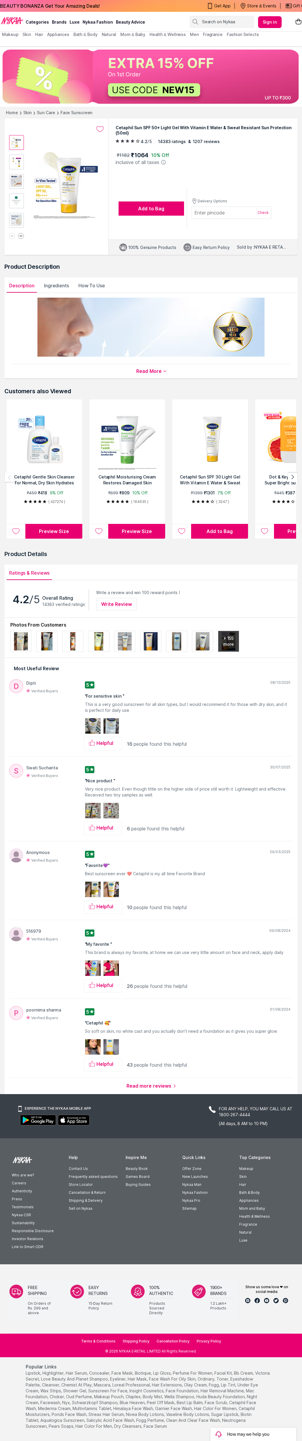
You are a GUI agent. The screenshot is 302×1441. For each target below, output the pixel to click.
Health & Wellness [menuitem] (168, 34)
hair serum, (77, 1373)
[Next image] (21, 236)
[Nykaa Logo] (12, 20)
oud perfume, (79, 1396)
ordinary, (206, 1378)
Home (12, 112)
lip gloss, (162, 1373)
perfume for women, (193, 1373)
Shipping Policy (136, 1341)
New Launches (195, 1176)
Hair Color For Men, (94, 1426)
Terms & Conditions (98, 1341)
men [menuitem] (194, 34)
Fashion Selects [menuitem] (243, 34)
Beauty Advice (130, 21)
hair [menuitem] (39, 34)
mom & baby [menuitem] (132, 34)
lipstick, (33, 1373)
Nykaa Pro (191, 1200)
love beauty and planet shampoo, (75, 1378)
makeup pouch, (109, 1396)
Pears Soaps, (61, 1426)
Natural (245, 1232)
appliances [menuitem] (58, 34)
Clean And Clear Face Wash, (193, 1420)
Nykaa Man (191, 1184)
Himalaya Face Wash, (133, 1408)
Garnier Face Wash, (174, 1408)
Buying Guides (138, 1184)
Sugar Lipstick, (225, 1414)
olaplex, (134, 1396)
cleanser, (51, 1384)
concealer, (99, 1373)
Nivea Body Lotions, (145, 1414)
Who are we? (23, 1175)
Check (263, 212)
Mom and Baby (252, 1208)
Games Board (138, 1176)
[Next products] (292, 477)
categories (37, 21)
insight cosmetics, (147, 1390)
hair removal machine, (223, 1390)
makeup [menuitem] (10, 34)
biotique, (143, 1373)
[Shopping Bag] (298, 22)
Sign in (270, 21)
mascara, (102, 1384)
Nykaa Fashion (98, 21)
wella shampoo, (179, 1396)
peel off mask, (161, 1402)
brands (59, 21)
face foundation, (182, 1390)
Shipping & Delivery (86, 1200)
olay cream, (196, 1384)
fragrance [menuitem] (213, 34)
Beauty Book (137, 1168)
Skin (27, 112)
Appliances (249, 1200)
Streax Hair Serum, (106, 1414)
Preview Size (54, 531)
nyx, (66, 1402)
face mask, (122, 1373)
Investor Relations (27, 1239)
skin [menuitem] (26, 34)
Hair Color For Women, (215, 1408)
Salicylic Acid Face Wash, (110, 1420)
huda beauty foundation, (221, 1396)
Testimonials (23, 1207)
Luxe (243, 1240)
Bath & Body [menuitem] (85, 34)
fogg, (214, 1384)
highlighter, (53, 1373)
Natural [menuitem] (109, 34)
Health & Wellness (254, 1216)
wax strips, (51, 1390)
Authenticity (22, 1191)
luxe (75, 21)
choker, (57, 1396)
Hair (242, 1184)
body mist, (153, 1396)
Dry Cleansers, (128, 1426)
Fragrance (248, 1224)
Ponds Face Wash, (69, 1414)
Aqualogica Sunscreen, (62, 1420)
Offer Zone (191, 1168)
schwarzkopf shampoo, (95, 1402)
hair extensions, (167, 1384)
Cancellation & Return (87, 1192)
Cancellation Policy (173, 1341)
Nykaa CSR (21, 1215)
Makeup (246, 1168)
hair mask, (138, 1378)
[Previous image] (12, 236)
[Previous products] (9, 477)
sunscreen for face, (108, 1390)
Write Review (116, 604)
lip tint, (228, 1384)
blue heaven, (133, 1402)
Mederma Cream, (54, 1408)
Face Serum (155, 1426)
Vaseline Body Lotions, (188, 1414)
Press (17, 1199)
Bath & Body (249, 1192)
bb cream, (244, 1373)
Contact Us (78, 1168)
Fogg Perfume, (150, 1420)
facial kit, (223, 1373)
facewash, (50, 1402)
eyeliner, (118, 1378)
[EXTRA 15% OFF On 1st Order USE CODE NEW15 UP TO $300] (151, 76)
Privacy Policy (209, 1341)
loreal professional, (131, 1384)
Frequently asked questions (93, 1176)
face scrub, (216, 1402)
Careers (19, 1183)
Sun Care (46, 112)
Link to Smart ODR (27, 1247)
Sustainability (23, 1223)
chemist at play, (77, 1384)
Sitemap (189, 1208)
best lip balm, (190, 1402)
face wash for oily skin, (172, 1378)
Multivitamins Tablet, (92, 1408)
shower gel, (75, 1390)
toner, (222, 1378)
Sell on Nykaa (80, 1208)
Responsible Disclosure (33, 1231)
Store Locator (81, 1184)
